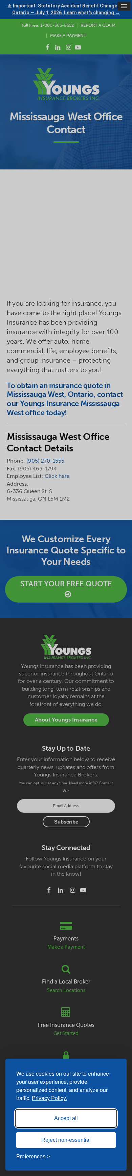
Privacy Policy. (49, 1098)
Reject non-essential (66, 1140)
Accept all (66, 1118)
